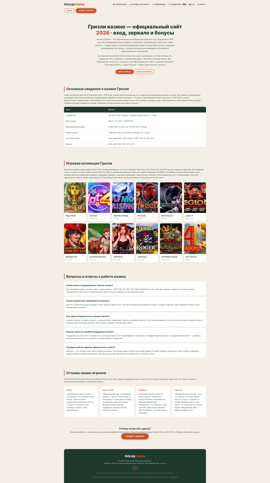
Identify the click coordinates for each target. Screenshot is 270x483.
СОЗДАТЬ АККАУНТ (86, 10)
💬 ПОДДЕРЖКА (177, 4)
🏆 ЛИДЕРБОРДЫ (159, 4)
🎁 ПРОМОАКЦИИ (120, 4)
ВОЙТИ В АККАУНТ (144, 72)
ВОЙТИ (69, 11)
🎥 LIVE (192, 4)
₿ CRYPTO (202, 4)
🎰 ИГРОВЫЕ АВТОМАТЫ (139, 4)
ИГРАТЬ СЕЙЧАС (124, 72)
